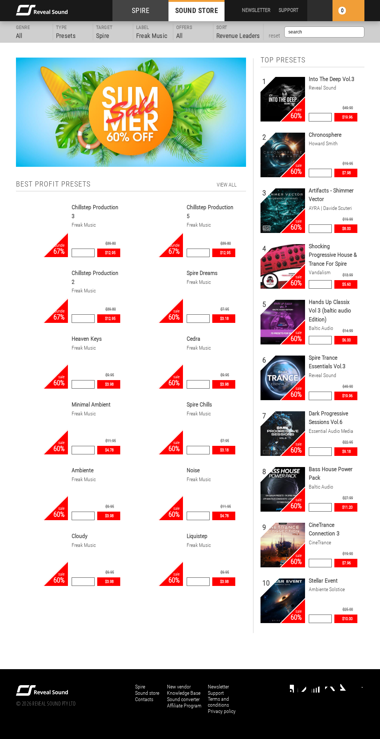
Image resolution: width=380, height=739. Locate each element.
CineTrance (320, 542)
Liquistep (197, 535)
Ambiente (83, 470)
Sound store (147, 693)
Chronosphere (325, 134)
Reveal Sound (322, 88)
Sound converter (183, 699)
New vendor (179, 687)
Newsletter (218, 687)
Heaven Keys (87, 338)
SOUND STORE (196, 10)
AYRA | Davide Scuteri (330, 208)
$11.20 (347, 507)
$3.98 (109, 384)
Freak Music (84, 225)
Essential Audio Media (331, 431)
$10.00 (347, 618)
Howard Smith (323, 143)
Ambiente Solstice (327, 589)
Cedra (193, 338)
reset (274, 35)
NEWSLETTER (256, 10)
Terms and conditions (218, 702)
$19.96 (347, 117)
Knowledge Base (183, 693)
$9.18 (346, 451)
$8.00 (346, 228)
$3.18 (224, 318)
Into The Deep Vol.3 (331, 78)
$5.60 (346, 284)
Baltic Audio (321, 328)
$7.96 (346, 563)
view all (227, 185)
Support (216, 693)
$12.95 (110, 252)
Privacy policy (222, 711)
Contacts (144, 699)
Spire (140, 687)
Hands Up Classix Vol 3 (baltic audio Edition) (330, 310)
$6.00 (346, 340)
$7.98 (346, 173)
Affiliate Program (184, 706)
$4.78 (109, 450)
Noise (193, 470)
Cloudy (80, 535)
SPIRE (141, 10)
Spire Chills (199, 404)
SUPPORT (288, 10)
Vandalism (320, 272)
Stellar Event (323, 580)
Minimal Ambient (91, 404)
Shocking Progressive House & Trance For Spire (333, 255)
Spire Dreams (202, 272)
